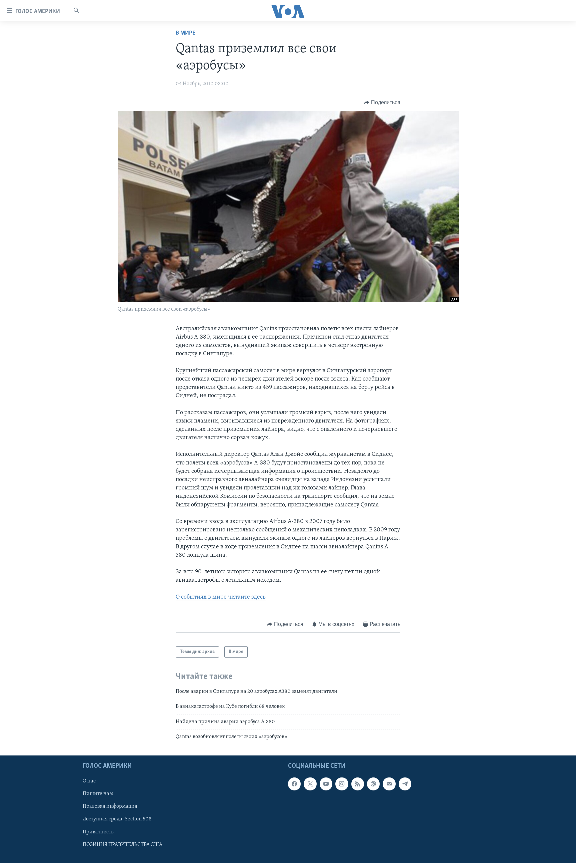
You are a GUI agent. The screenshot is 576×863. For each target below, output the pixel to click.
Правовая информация (110, 806)
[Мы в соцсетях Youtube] (326, 784)
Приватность (98, 832)
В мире (185, 33)
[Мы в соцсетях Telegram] (405, 784)
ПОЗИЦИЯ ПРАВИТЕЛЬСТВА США (122, 844)
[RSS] (357, 784)
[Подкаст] (373, 784)
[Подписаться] (389, 784)
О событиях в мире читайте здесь (221, 597)
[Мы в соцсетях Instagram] (341, 784)
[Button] (382, 102)
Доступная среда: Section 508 (117, 819)
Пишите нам (98, 794)
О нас (89, 781)
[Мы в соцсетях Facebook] (294, 784)
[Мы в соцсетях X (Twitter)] (310, 784)
